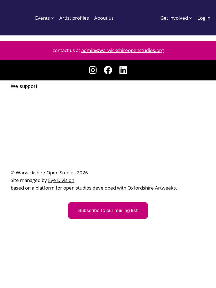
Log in (203, 17)
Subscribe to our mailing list (108, 210)
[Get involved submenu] (190, 17)
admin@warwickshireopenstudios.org (122, 50)
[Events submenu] (52, 17)
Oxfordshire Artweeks (151, 187)
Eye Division (61, 180)
